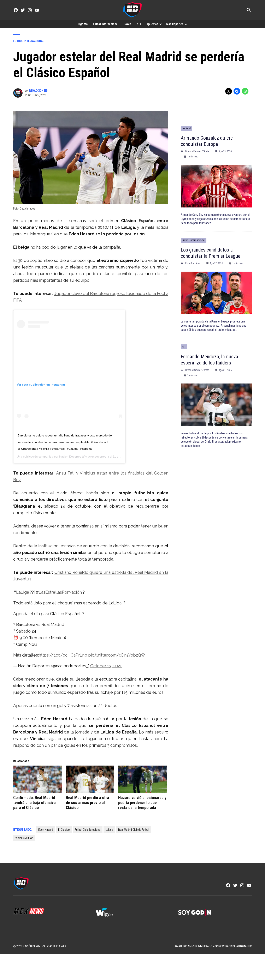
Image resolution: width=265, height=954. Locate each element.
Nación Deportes (70, 456)
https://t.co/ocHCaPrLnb (63, 655)
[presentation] (160, 24)
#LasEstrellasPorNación (59, 592)
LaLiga (109, 829)
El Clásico (64, 829)
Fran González (192, 263)
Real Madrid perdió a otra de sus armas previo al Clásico (87, 802)
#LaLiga (21, 592)
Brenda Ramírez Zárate (197, 151)
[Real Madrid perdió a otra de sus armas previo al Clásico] (90, 779)
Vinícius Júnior (24, 838)
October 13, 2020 (106, 665)
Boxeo (127, 24)
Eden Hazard (45, 829)
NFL (139, 24)
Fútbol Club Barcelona (87, 829)
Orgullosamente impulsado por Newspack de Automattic (213, 946)
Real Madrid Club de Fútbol (133, 829)
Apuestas (152, 24)
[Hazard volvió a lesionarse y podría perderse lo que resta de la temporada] (142, 779)
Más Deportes (174, 24)
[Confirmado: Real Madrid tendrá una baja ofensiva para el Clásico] (37, 779)
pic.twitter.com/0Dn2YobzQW (116, 655)
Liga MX (83, 24)
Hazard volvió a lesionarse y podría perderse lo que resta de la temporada (142, 802)
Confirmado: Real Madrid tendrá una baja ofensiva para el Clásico (34, 802)
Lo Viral (186, 128)
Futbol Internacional (105, 24)
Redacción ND (38, 90)
